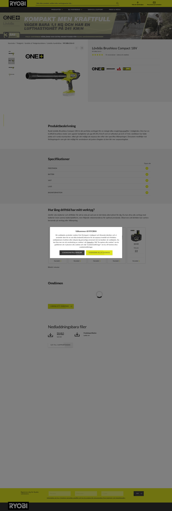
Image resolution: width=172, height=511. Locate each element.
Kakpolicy (90, 242)
